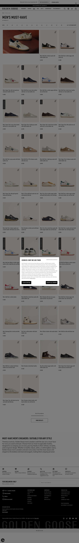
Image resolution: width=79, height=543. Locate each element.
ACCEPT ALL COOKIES (52, 282)
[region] (39, 271)
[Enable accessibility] (3, 540)
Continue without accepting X (51, 259)
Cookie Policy (32, 278)
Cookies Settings (26, 282)
